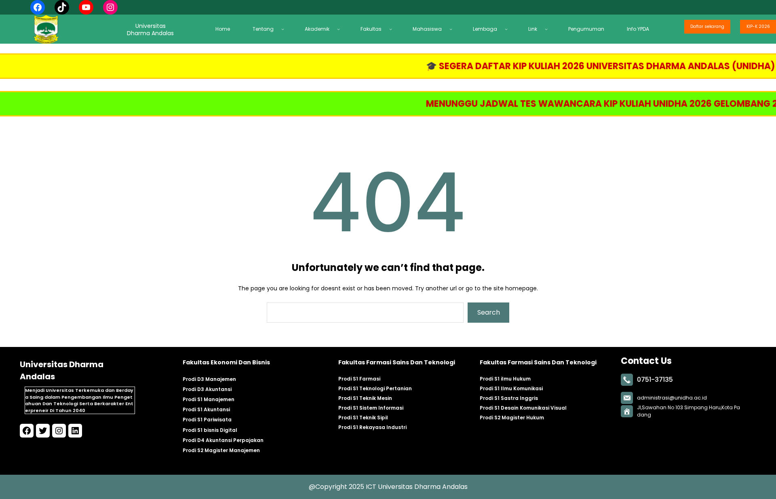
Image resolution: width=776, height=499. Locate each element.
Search (488, 312)
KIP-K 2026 (758, 26)
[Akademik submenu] (340, 28)
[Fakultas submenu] (392, 28)
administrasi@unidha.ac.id (672, 398)
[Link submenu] (548, 28)
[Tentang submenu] (285, 28)
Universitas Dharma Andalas (423, 486)
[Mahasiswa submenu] (453, 28)
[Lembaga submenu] (508, 28)
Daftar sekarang (707, 26)
